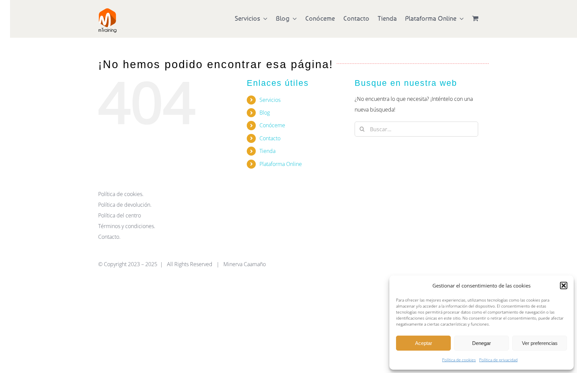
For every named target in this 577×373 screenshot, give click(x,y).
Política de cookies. (121, 194)
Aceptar (423, 343)
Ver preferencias (540, 343)
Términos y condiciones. (126, 226)
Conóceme (272, 125)
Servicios (269, 100)
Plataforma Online (280, 164)
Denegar (481, 343)
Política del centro (119, 215)
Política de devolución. (125, 204)
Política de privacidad (498, 360)
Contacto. (109, 236)
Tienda (267, 151)
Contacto (269, 138)
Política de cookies (459, 360)
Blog (264, 112)
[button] (563, 285)
